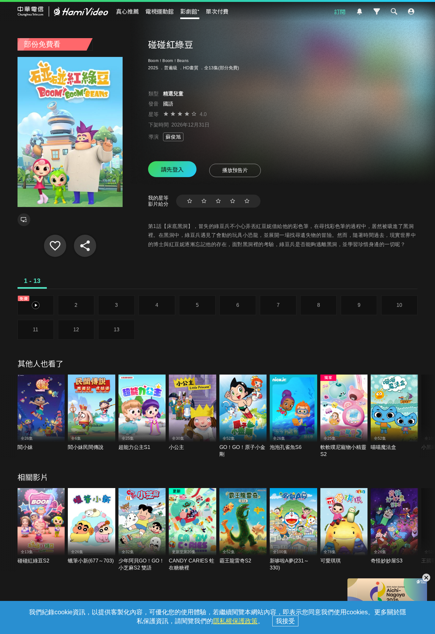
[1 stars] (189, 201)
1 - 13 (32, 280)
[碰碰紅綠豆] (55, 246)
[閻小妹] (41, 413)
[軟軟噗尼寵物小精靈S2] (344, 416)
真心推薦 (127, 11)
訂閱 (340, 11)
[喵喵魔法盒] (394, 413)
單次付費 (217, 11)
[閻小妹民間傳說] (91, 413)
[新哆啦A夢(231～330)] (293, 529)
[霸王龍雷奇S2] (243, 526)
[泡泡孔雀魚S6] (293, 413)
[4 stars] (232, 201)
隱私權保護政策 (235, 620)
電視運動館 (159, 11)
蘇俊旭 (173, 137)
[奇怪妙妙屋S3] (394, 526)
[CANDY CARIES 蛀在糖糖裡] (192, 529)
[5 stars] (247, 201)
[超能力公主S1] (142, 413)
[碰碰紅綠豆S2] (41, 526)
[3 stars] (218, 201)
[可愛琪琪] (344, 526)
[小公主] (192, 413)
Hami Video (63, 11)
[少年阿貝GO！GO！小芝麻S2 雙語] (142, 529)
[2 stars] (204, 201)
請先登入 (172, 169)
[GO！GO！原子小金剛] (243, 416)
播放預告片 (235, 170)
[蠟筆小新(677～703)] (91, 526)
